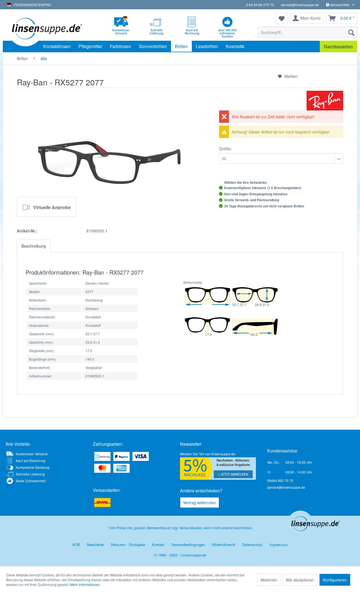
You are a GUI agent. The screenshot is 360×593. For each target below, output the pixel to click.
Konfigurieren (335, 580)
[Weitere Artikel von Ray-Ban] (325, 100)
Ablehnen (268, 580)
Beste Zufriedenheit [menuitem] (31, 480)
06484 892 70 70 (280, 480)
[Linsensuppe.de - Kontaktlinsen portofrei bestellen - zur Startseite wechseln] (46, 28)
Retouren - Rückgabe (128, 544)
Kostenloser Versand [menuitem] (32, 453)
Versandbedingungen (188, 544)
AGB (76, 544)
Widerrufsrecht (223, 544)
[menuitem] (307, 32)
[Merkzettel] (282, 18)
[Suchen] (351, 32)
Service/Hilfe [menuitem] (339, 4)
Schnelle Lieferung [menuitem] (30, 474)
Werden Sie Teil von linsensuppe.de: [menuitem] (208, 453)
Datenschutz (252, 544)
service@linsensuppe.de (300, 4)
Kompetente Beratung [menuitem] (32, 467)
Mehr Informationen (85, 584)
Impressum (278, 544)
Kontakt (158, 544)
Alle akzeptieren (300, 580)
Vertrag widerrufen (199, 502)
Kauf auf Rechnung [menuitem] (30, 460)
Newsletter (95, 544)
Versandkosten (190, 527)
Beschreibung (33, 246)
